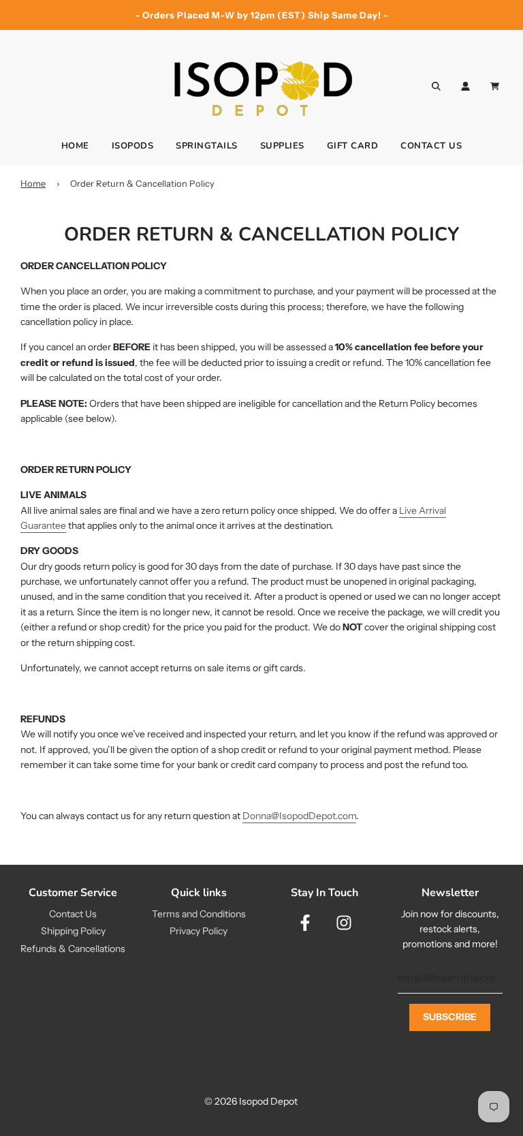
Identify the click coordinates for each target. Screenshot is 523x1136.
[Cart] (496, 86)
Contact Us (431, 146)
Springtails (207, 146)
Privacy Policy (198, 931)
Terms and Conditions (199, 914)
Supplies (282, 146)
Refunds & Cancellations (72, 948)
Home (75, 146)
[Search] (436, 86)
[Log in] (465, 86)
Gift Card (353, 146)
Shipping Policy (73, 931)
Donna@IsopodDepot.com (299, 816)
